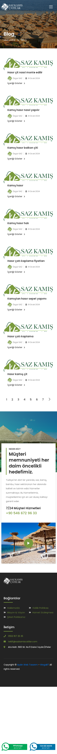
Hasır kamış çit (17, 374)
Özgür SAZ (17, 78)
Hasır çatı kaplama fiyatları (26, 261)
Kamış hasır (15, 185)
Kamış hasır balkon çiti (22, 148)
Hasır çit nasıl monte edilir (24, 72)
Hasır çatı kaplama (20, 336)
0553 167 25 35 (15, 636)
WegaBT (44, 664)
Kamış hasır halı (18, 223)
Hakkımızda (13, 607)
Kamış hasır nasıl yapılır (23, 110)
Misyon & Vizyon (16, 612)
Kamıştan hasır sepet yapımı (27, 298)
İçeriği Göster (14, 83)
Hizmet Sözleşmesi (42, 612)
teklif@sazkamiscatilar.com (22, 641)
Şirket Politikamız (16, 617)
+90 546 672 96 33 (21, 513)
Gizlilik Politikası (40, 607)
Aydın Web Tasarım (27, 664)
